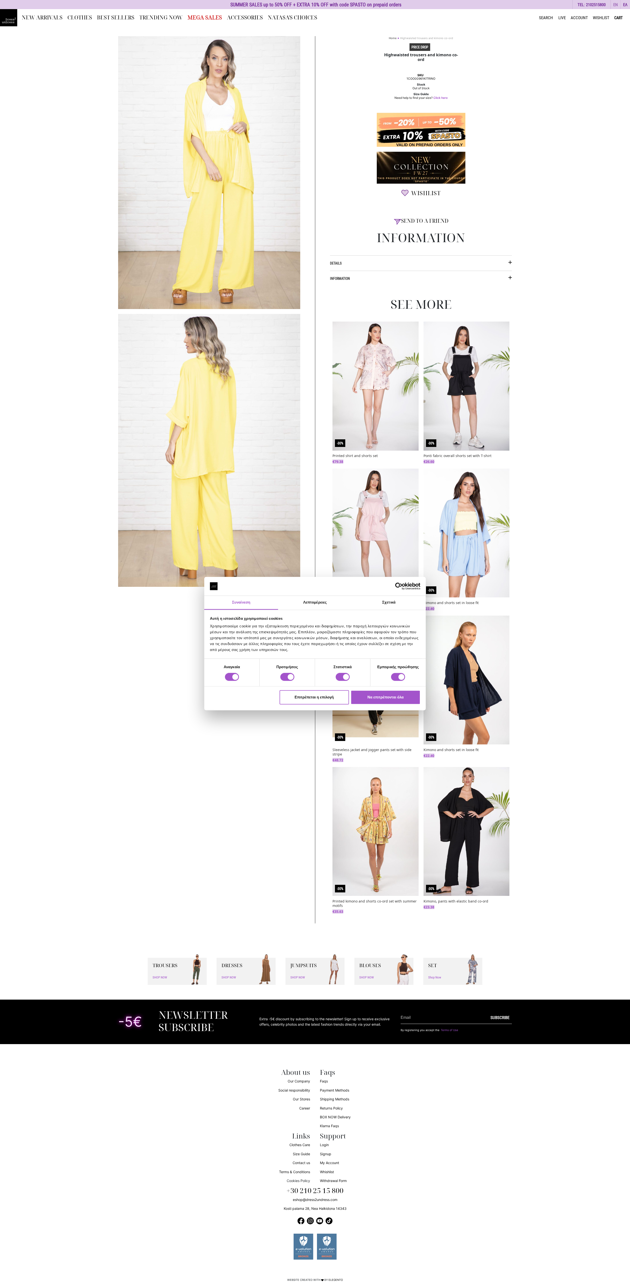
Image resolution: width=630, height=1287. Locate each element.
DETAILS (336, 263)
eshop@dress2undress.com (315, 1200)
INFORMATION (340, 278)
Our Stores (301, 1099)
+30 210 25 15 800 (315, 1191)
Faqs (324, 1081)
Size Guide (301, 1154)
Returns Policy (331, 1108)
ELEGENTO (336, 1280)
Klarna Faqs (329, 1126)
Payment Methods (334, 1090)
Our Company (299, 1081)
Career (304, 1108)
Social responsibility (294, 1090)
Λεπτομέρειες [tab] (315, 602)
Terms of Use (449, 1030)
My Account (329, 1163)
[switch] (287, 679)
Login (324, 1145)
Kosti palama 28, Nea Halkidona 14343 (315, 1208)
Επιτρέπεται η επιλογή (314, 697)
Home (392, 38)
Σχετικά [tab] (388, 602)
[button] (616, 4)
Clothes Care (299, 1145)
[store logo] (8, 17)
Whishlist (327, 1172)
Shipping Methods (334, 1099)
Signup (325, 1154)
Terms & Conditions (294, 1172)
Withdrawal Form (333, 1181)
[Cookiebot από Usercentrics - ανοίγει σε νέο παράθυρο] (398, 586)
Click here (440, 98)
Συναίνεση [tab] (241, 602)
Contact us (301, 1163)
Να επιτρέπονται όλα (385, 697)
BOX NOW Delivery (335, 1117)
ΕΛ (625, 4)
